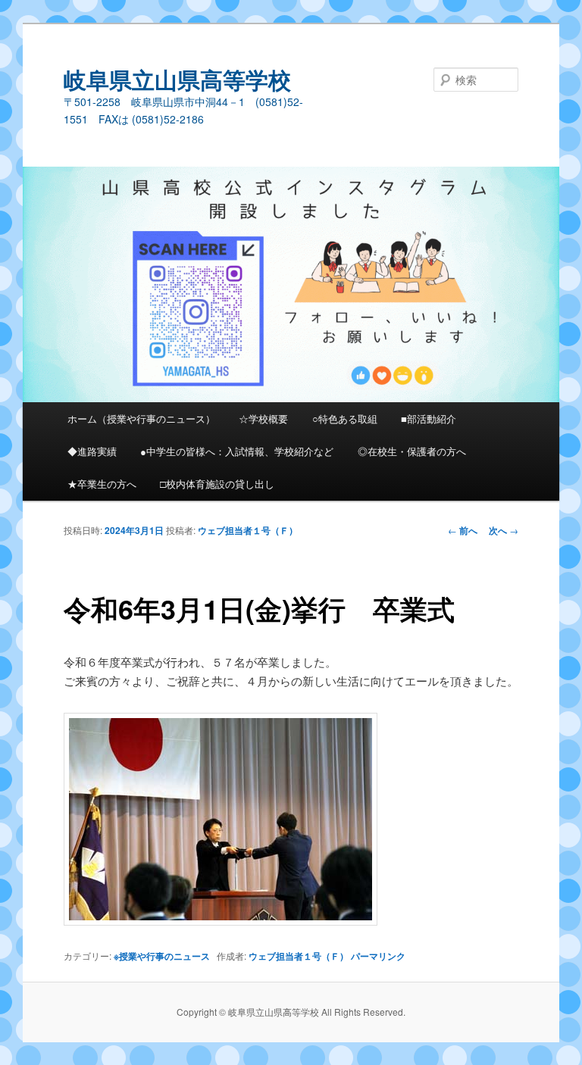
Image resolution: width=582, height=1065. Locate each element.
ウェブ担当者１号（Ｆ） (248, 530)
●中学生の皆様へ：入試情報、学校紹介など (236, 451)
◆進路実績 (92, 451)
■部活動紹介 (428, 418)
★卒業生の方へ (101, 483)
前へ (462, 530)
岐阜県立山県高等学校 (177, 79)
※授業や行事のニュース (162, 956)
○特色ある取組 (344, 418)
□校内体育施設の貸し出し (217, 483)
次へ (503, 530)
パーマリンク (378, 956)
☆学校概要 (263, 418)
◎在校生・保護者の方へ (412, 451)
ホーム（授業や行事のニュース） (141, 418)
